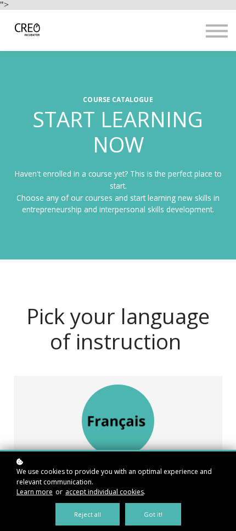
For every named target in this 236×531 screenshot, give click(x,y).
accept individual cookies (104, 491)
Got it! (153, 514)
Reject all (87, 514)
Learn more (34, 491)
